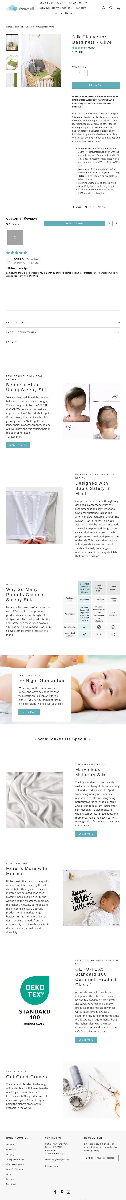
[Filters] (109, 223)
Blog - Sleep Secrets (15, 1164)
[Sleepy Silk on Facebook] (55, 1192)
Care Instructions (21, 332)
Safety (11, 342)
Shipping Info (17, 322)
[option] (41, 60)
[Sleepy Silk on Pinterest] (62, 1192)
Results (70, 13)
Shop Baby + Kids (51, 2)
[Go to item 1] (15, 237)
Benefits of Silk (13, 1149)
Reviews (56, 13)
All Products (19, 26)
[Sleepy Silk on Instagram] (68, 1192)
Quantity (79, 67)
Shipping (10, 1154)
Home (9, 26)
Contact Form (51, 1166)
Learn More (29, 712)
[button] (79, 47)
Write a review (74, 223)
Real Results (11, 1184)
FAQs (8, 1174)
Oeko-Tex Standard (15, 1169)
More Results (18, 445)
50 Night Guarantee (15, 1159)
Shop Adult (77, 2)
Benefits (80, 8)
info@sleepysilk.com (60, 1159)
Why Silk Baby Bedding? (56, 8)
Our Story (10, 1144)
